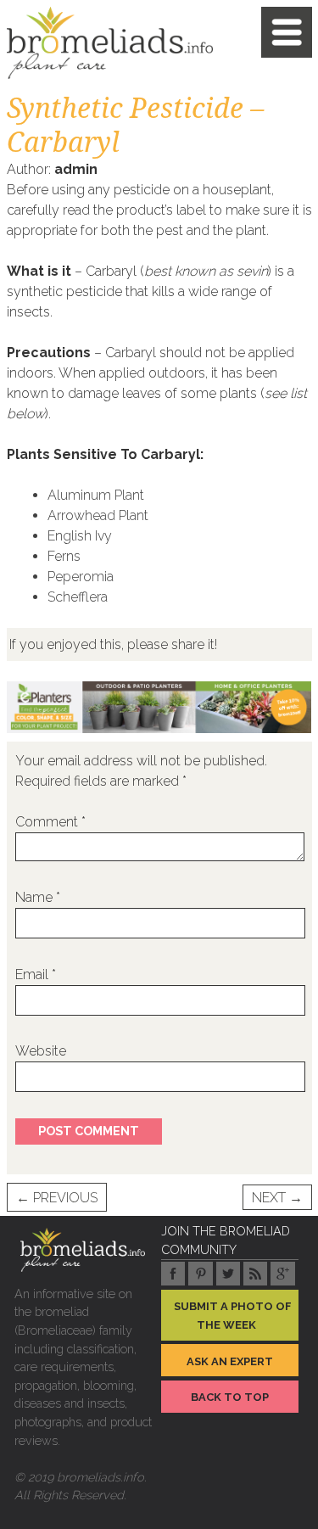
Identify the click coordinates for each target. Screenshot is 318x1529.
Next (277, 1198)
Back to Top (230, 1397)
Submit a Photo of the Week (233, 1315)
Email (35, 974)
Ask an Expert (230, 1361)
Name (37, 897)
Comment (50, 822)
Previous (57, 1198)
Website (40, 1051)
